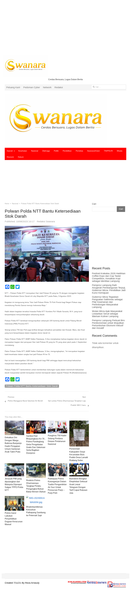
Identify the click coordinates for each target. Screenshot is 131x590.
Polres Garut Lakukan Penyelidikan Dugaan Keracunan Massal (14, 519)
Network (47, 87)
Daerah (10, 151)
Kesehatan (22, 151)
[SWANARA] (65, 119)
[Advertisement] (65, 29)
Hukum (21, 157)
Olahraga (46, 151)
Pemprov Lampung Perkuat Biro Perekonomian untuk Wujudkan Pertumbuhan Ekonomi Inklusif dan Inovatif (108, 324)
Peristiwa (79, 151)
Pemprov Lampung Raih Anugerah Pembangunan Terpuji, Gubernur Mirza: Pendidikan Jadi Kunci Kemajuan (109, 289)
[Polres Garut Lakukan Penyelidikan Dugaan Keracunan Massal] (14, 498)
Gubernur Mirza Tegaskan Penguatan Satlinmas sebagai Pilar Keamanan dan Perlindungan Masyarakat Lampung (107, 302)
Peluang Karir (13, 87)
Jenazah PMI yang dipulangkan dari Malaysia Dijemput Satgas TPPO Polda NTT (14, 484)
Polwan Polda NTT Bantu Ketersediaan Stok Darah (32, 386)
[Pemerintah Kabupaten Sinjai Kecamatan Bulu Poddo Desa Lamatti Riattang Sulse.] (79, 422)
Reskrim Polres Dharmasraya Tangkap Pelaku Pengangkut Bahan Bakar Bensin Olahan (36, 486)
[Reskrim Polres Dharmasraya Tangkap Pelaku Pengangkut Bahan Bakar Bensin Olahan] (36, 465)
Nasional (34, 151)
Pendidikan (67, 151)
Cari (94, 204)
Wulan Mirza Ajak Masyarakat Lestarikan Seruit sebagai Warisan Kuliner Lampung (107, 314)
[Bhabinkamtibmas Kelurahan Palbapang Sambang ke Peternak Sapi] (36, 498)
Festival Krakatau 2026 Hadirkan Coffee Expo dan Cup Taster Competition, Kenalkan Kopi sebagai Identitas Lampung (108, 277)
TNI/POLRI (108, 151)
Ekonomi (10, 157)
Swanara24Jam (93, 151)
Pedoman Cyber (31, 87)
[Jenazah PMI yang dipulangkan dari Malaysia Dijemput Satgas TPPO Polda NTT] (14, 465)
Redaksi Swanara (46, 221)
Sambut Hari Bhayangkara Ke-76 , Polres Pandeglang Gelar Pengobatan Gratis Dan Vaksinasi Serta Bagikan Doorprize (35, 444)
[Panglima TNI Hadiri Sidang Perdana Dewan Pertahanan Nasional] (57, 422)
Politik (56, 151)
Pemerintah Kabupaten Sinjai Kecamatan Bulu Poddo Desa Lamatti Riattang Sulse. (78, 454)
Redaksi (58, 87)
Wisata (119, 151)
